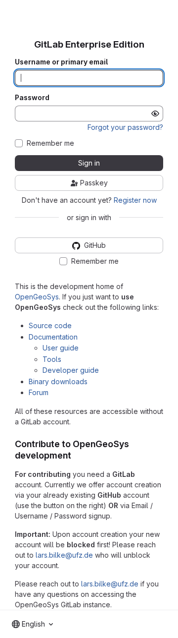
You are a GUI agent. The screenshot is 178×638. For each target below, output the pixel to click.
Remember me (50, 143)
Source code (50, 325)
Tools (52, 359)
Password (32, 98)
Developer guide (71, 370)
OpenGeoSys (37, 296)
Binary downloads (58, 381)
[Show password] (155, 113)
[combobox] (32, 624)
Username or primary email (61, 62)
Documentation (53, 337)
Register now (135, 200)
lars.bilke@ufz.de (64, 555)
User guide (61, 348)
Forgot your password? (125, 127)
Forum (38, 392)
